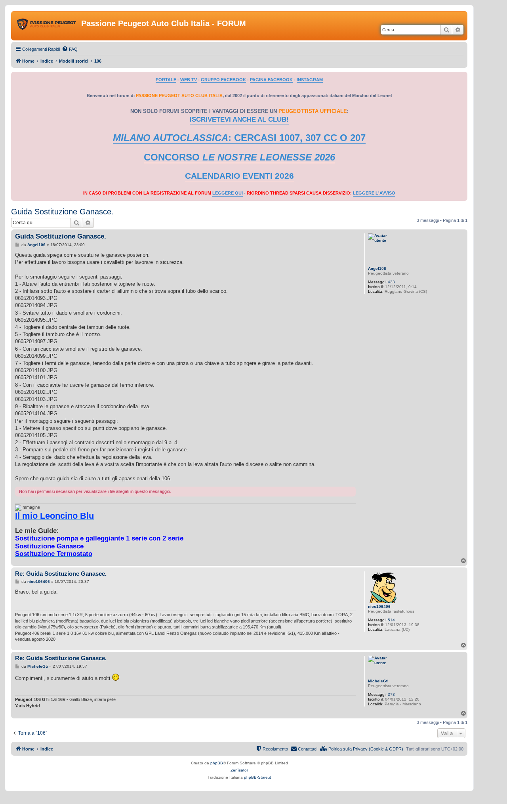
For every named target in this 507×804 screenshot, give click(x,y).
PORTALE (166, 79)
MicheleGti (378, 681)
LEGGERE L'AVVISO (374, 193)
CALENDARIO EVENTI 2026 (239, 176)
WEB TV (188, 79)
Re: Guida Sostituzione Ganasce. (61, 573)
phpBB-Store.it (257, 777)
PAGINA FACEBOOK (271, 79)
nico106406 (379, 606)
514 (391, 620)
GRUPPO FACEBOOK (223, 79)
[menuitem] (70, 49)
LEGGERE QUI (227, 193)
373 (391, 694)
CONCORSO (239, 157)
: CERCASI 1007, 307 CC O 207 (239, 137)
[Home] (47, 25)
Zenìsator (239, 770)
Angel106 (377, 268)
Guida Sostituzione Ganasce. (62, 211)
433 (391, 282)
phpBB (216, 763)
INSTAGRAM (310, 79)
